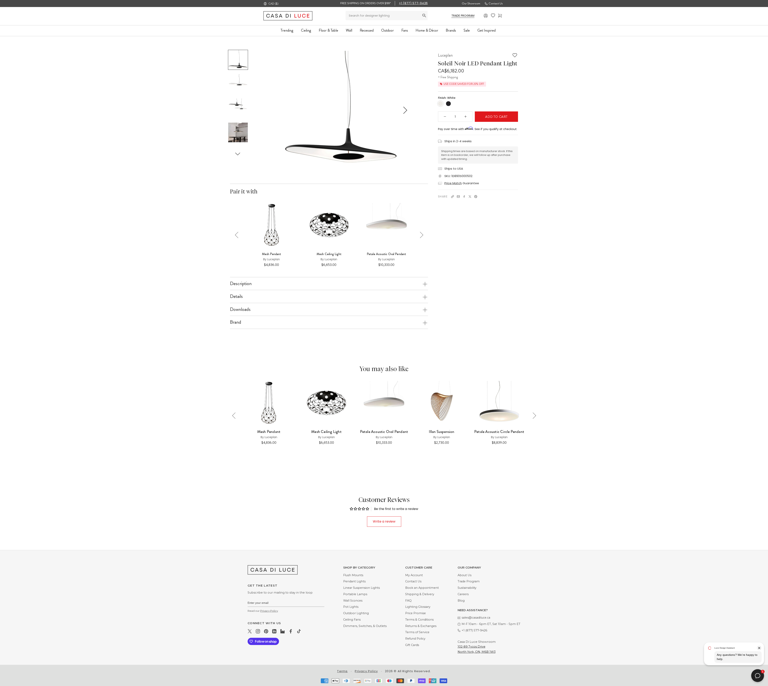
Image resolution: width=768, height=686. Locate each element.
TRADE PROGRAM (462, 16)
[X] (469, 196)
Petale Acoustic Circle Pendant (499, 432)
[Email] (458, 196)
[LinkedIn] (274, 631)
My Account (414, 575)
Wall (349, 30)
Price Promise (415, 613)
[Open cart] (500, 16)
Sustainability (467, 588)
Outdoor (387, 30)
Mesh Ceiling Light (329, 254)
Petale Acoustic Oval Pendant (386, 254)
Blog (461, 600)
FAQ (408, 600)
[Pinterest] (475, 196)
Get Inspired (486, 30)
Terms (342, 671)
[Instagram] (258, 631)
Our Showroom (471, 3)
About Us (464, 575)
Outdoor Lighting (356, 613)
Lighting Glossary (417, 607)
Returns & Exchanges (420, 626)
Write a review (384, 521)
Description (241, 283)
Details (236, 296)
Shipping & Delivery (419, 594)
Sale (467, 30)
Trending (287, 30)
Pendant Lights (354, 581)
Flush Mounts (353, 575)
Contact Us (496, 3)
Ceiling (306, 30)
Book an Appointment (422, 588)
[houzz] (282, 631)
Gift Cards (412, 645)
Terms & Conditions (419, 619)
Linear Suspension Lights (361, 588)
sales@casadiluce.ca (476, 617)
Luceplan (445, 55)
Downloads (240, 309)
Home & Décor (427, 30)
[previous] (277, 110)
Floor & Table (328, 30)
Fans (404, 30)
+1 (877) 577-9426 (413, 3)
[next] (404, 110)
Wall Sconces (352, 600)
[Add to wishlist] (515, 55)
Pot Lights (350, 607)
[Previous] (238, 234)
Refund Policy (415, 638)
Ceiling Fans (352, 619)
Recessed (367, 30)
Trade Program (469, 581)
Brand (235, 322)
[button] (237, 153)
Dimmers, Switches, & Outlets (365, 626)
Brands (451, 30)
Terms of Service (417, 632)
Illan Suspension (441, 432)
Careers (463, 594)
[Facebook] (464, 196)
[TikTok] (299, 631)
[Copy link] (452, 196)
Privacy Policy (269, 610)
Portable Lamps (355, 594)
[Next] (420, 234)
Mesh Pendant (271, 254)
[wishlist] (493, 16)
